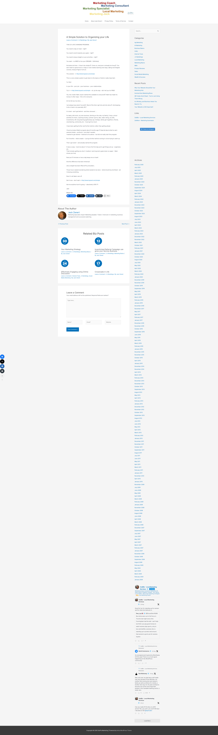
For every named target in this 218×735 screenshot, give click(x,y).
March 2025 (138, 173)
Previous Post (63, 224)
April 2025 (138, 170)
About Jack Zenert (96, 21)
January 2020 (139, 277)
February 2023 (139, 231)
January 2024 (139, 202)
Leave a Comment (71, 40)
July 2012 (137, 421)
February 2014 (139, 378)
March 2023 (138, 228)
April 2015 (138, 360)
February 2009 (139, 502)
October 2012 (139, 412)
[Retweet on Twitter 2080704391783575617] (139, 713)
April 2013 (138, 398)
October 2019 (139, 285)
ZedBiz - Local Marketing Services (146, 601)
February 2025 (139, 176)
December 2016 (139, 323)
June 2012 (138, 424)
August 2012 (138, 418)
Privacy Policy (109, 21)
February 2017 (139, 317)
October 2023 (139, 211)
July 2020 (137, 262)
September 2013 (140, 389)
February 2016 (139, 346)
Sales (136, 71)
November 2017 (139, 308)
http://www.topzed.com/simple (85, 74)
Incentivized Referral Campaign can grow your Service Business (109, 250)
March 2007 (138, 545)
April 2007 (138, 542)
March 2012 (138, 432)
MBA (136, 65)
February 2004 (139, 577)
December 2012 (139, 407)
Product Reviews (140, 68)
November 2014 (139, 369)
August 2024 (138, 190)
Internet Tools (76, 276)
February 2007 (139, 548)
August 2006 (138, 562)
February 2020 (139, 274)
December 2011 (139, 441)
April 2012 (138, 430)
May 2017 (137, 311)
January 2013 (139, 404)
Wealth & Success (140, 77)
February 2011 (139, 470)
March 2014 (138, 375)
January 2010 (139, 481)
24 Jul (142, 703)
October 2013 (139, 386)
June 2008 (138, 516)
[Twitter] (2, 361)
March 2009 (138, 499)
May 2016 (137, 337)
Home (86, 21)
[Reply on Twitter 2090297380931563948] (136, 663)
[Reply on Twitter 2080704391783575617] (136, 713)
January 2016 (139, 349)
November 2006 (139, 553)
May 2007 (137, 539)
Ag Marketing (139, 42)
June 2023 (138, 222)
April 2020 (138, 268)
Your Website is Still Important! (144, 107)
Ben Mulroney (143, 673)
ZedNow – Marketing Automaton (144, 120)
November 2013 (139, 383)
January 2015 (139, 363)
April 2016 (138, 340)
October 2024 (139, 185)
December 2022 (139, 236)
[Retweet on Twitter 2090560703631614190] (139, 641)
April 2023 (138, 225)
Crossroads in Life (102, 272)
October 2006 (139, 556)
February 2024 (139, 199)
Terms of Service (121, 21)
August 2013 (138, 392)
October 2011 (138, 447)
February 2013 (139, 401)
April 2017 (138, 314)
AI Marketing (138, 45)
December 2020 (139, 254)
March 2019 (138, 297)
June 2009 (138, 490)
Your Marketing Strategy (71, 249)
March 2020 (138, 271)
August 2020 (138, 259)
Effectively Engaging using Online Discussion (74, 273)
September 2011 (139, 450)
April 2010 (138, 478)
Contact (131, 21)
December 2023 (139, 205)
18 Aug (151, 673)
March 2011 (138, 467)
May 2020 (137, 265)
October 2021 (139, 245)
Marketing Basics (85, 251)
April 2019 (138, 294)
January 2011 (138, 473)
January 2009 (139, 504)
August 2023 (138, 216)
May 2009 (137, 493)
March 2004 (138, 574)
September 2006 (140, 559)
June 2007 (138, 536)
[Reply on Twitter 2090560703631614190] (136, 641)
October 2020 (139, 257)
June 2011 (138, 458)
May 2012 (137, 427)
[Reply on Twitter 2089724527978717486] (136, 693)
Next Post (125, 224)
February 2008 (139, 525)
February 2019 (139, 300)
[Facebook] (2, 356)
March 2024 (138, 196)
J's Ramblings (82, 40)
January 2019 (139, 303)
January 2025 (139, 179)
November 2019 (139, 283)
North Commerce (144, 651)
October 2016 (139, 329)
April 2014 (138, 372)
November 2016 (139, 326)
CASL (136, 51)
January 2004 (139, 579)
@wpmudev (148, 710)
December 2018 (139, 306)
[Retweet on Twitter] (139, 646)
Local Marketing (139, 60)
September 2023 (140, 213)
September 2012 (140, 415)
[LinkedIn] (2, 366)
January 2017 (139, 320)
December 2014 (139, 366)
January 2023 (139, 234)
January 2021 (139, 251)
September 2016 (140, 332)
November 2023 (139, 208)
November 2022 (139, 239)
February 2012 (139, 435)
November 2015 (139, 355)
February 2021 (139, 248)
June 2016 (138, 334)
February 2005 (139, 565)
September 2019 (140, 288)
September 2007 (140, 530)
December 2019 (139, 280)
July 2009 (137, 487)
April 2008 (138, 519)
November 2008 (139, 507)
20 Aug (142, 604)
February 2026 (139, 164)
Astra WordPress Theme (124, 730)
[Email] (2, 371)
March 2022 (138, 242)
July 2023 (138, 219)
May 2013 (137, 395)
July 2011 (137, 455)
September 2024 (140, 187)
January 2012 (139, 438)
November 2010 (139, 476)
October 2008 (139, 510)
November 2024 (139, 182)
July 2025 (137, 167)
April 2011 (137, 464)
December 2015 (139, 352)
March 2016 (138, 343)
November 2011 (139, 444)
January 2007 (139, 551)
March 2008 (138, 522)
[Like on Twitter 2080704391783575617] (142, 713)
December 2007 (139, 528)
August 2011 (138, 453)
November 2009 (139, 484)
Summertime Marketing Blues (144, 93)
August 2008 (138, 513)
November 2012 (139, 409)
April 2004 (138, 571)
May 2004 (138, 568)
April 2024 (138, 193)
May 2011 (137, 461)
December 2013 (139, 381)
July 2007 (137, 533)
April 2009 (138, 496)
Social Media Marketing (142, 74)
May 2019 (137, 291)
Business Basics (139, 48)
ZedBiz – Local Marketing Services (145, 117)
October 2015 (139, 357)
